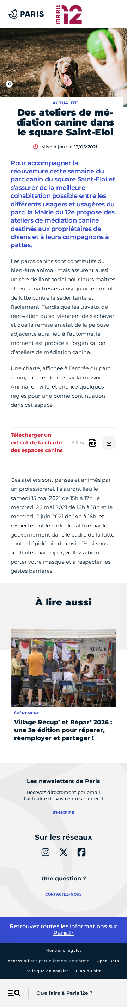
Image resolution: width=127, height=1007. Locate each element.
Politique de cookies (47, 971)
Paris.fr (63, 933)
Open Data (108, 960)
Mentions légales (64, 950)
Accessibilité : (49, 960)
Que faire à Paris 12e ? (64, 993)
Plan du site (89, 971)
